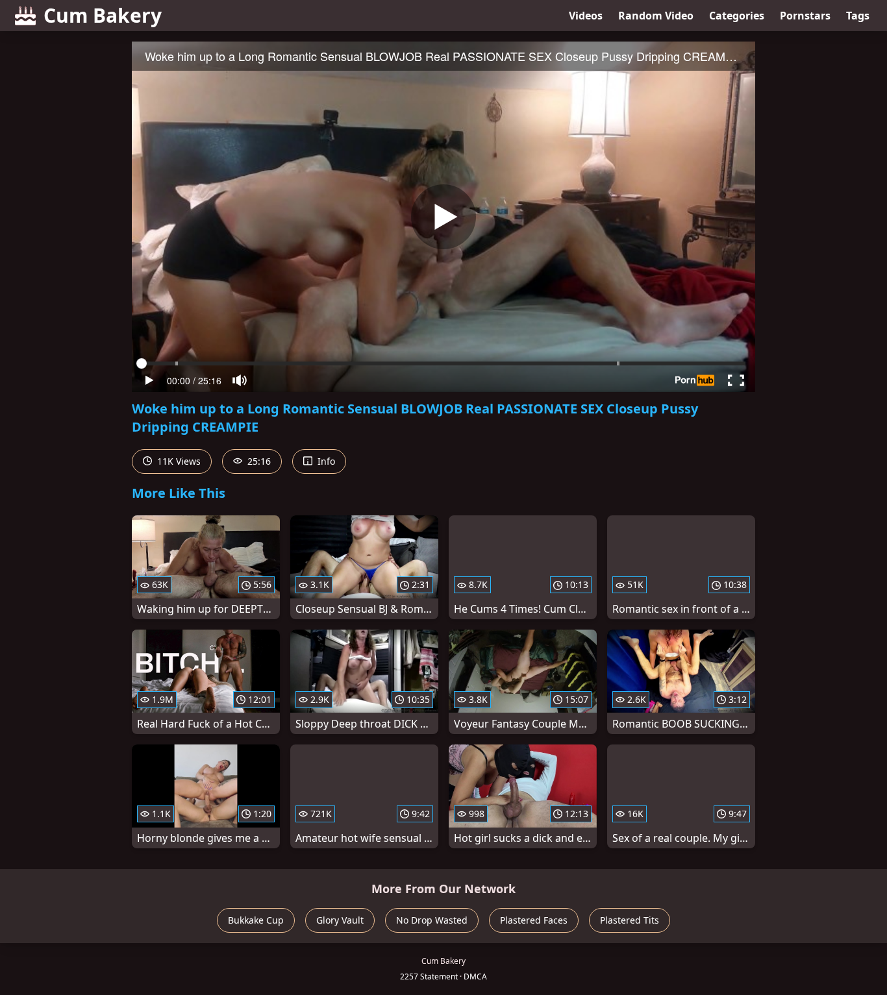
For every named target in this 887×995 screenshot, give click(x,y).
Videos (586, 15)
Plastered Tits (629, 920)
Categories (736, 15)
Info (325, 461)
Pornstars (805, 15)
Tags (857, 15)
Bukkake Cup (256, 920)
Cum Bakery (103, 15)
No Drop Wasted (432, 920)
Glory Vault (340, 920)
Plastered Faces (534, 920)
